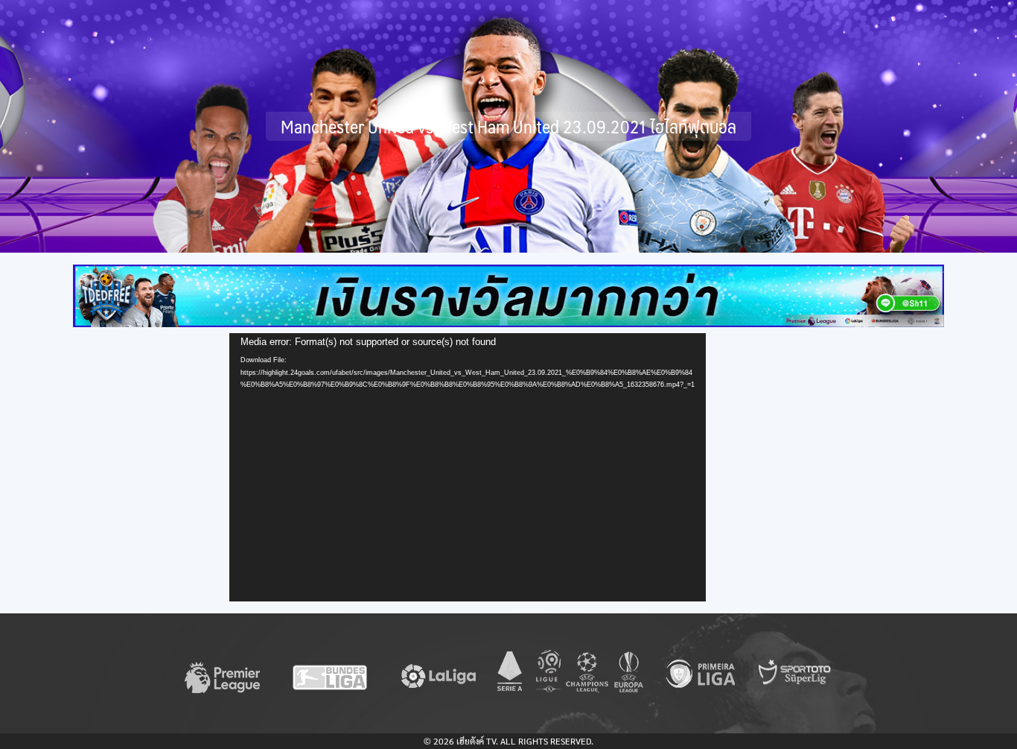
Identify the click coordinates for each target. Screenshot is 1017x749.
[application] (467, 467)
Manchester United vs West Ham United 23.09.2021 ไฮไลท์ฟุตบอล (508, 126)
